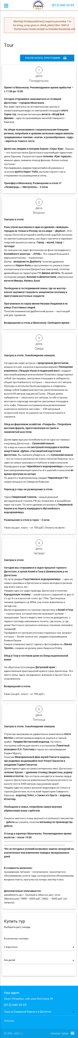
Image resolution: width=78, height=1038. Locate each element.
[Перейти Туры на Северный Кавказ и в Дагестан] (39, 5)
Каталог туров (59, 1033)
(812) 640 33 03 (15, 1005)
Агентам (9, 1020)
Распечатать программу (43, 57)
